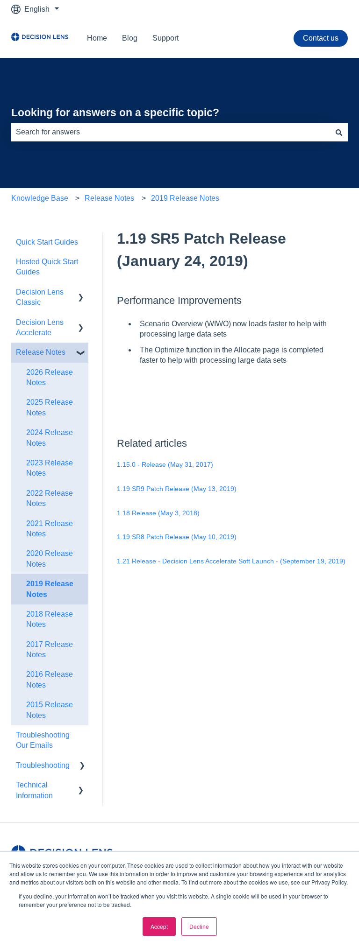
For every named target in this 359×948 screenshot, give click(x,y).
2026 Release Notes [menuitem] (49, 377)
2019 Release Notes (185, 198)
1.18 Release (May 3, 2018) (158, 513)
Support (165, 38)
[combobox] (170, 132)
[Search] (339, 132)
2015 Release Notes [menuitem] (49, 710)
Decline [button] (199, 926)
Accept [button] (159, 926)
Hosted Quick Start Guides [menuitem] (47, 267)
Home (97, 38)
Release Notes (109, 198)
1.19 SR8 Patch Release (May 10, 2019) (177, 537)
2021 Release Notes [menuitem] (49, 529)
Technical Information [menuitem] (34, 790)
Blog (129, 38)
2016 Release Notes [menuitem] (49, 679)
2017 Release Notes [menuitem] (49, 649)
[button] (80, 292)
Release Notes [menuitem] (40, 352)
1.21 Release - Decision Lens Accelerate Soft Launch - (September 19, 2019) (231, 561)
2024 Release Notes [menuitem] (49, 437)
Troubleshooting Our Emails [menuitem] (43, 740)
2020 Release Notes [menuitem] (49, 558)
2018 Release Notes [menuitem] (49, 619)
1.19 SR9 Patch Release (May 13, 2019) (177, 488)
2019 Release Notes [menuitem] (49, 589)
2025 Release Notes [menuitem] (49, 407)
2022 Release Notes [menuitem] (49, 498)
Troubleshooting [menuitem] (43, 765)
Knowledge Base (39, 198)
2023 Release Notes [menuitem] (49, 468)
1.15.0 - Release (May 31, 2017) (165, 464)
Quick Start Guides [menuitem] (47, 242)
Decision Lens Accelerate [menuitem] (40, 327)
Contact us (320, 38)
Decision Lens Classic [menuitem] (40, 297)
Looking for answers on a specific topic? (115, 112)
